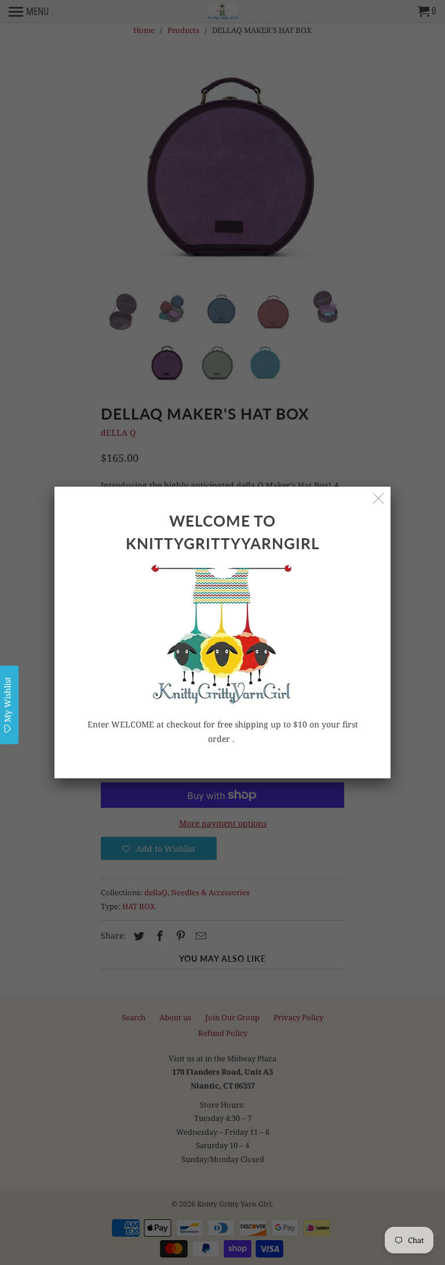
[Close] (379, 498)
